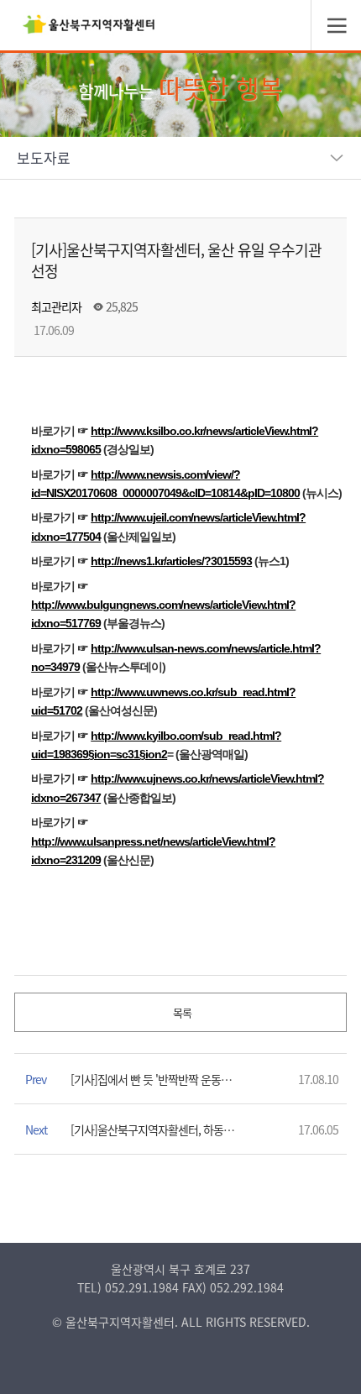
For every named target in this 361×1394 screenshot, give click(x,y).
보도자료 (44, 157)
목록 (180, 1012)
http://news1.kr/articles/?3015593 (171, 561)
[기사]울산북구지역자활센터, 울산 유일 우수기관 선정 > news (89, 29)
